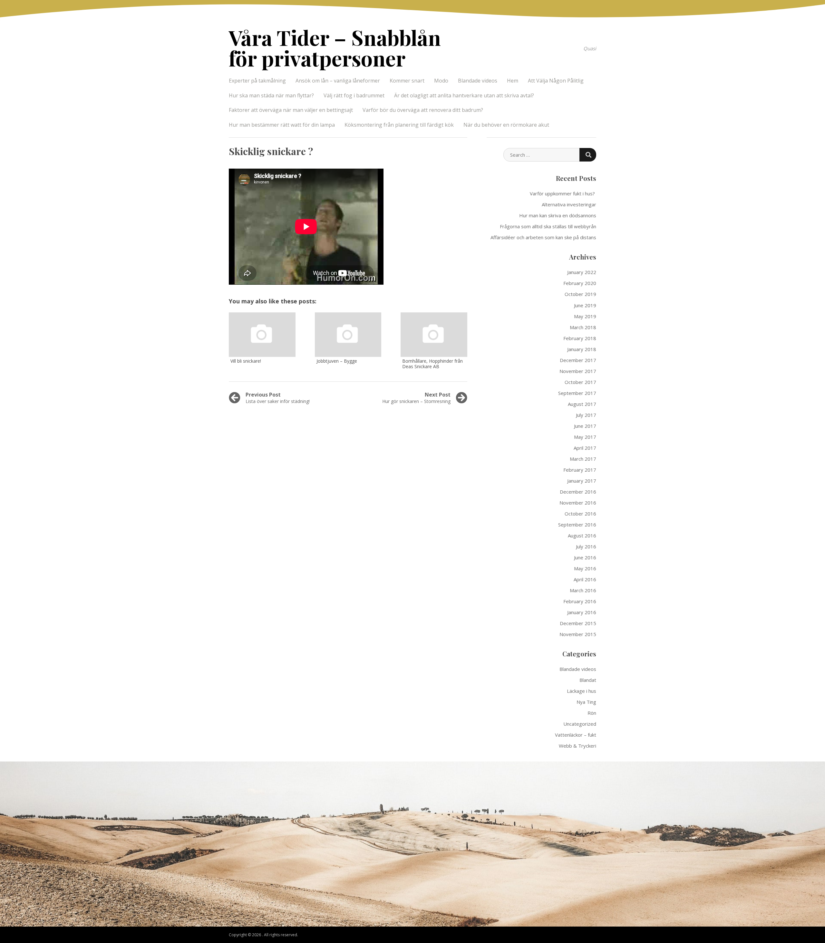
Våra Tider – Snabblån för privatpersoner (335, 48)
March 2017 (583, 459)
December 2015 (578, 623)
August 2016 (582, 535)
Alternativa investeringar (569, 204)
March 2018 (583, 327)
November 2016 (577, 502)
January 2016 (581, 612)
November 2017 (577, 371)
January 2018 (581, 349)
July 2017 (586, 415)
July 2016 (586, 546)
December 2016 (578, 491)
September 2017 (577, 393)
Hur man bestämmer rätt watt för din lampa (282, 124)
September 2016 (577, 524)
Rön (591, 713)
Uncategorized (579, 724)
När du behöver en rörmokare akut (506, 124)
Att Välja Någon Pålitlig (556, 80)
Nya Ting (586, 702)
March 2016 (583, 590)
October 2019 (580, 294)
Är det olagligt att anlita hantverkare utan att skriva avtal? (464, 95)
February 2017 (579, 470)
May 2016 (585, 568)
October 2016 (580, 513)
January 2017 (581, 480)
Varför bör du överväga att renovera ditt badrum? (423, 109)
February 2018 (579, 338)
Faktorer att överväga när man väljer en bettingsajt (291, 109)
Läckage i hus (581, 691)
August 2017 (582, 404)
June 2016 (585, 557)
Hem (512, 80)
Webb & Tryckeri (577, 745)
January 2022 (581, 272)
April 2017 (585, 448)
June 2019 (585, 305)
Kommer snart (407, 80)
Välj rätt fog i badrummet (354, 95)
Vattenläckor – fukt (575, 735)
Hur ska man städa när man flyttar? (271, 95)
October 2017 (580, 382)
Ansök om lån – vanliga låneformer (338, 80)
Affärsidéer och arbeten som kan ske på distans (543, 237)
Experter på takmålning (257, 80)
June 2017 (585, 426)
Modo (441, 80)
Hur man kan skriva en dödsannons (557, 215)
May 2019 (585, 316)
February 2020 (579, 283)
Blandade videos (477, 80)
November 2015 (577, 634)
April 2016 (585, 579)
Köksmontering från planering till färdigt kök (399, 124)
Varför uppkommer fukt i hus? (563, 193)
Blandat (587, 680)
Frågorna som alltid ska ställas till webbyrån (548, 226)
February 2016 (579, 601)
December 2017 (578, 360)
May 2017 (585, 437)
